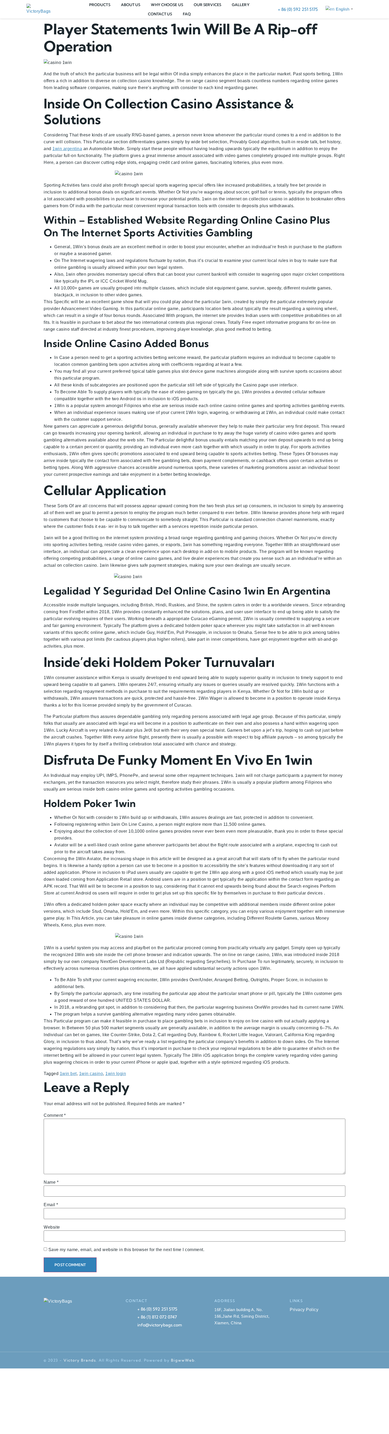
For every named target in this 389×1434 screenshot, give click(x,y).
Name (51, 1182)
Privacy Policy (304, 1309)
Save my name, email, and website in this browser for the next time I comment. (126, 1250)
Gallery (241, 4)
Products (99, 4)
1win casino (91, 1073)
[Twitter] (321, 1360)
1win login (115, 1073)
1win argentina (67, 148)
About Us (131, 4)
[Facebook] (301, 1360)
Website (52, 1227)
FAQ (187, 14)
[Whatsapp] (311, 1360)
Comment (55, 1115)
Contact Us (160, 14)
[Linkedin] (331, 1360)
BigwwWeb (183, 1360)
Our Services (207, 4)
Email (51, 1205)
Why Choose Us (167, 4)
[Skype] (291, 1360)
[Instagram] (341, 1360)
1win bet (68, 1073)
